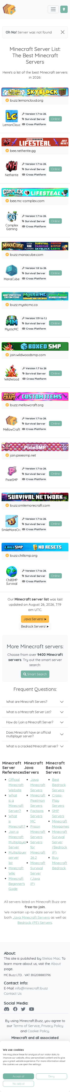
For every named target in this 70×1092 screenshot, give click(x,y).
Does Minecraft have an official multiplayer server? (28, 734)
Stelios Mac (51, 958)
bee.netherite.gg (23, 150)
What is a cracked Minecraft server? (32, 746)
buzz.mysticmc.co (24, 304)
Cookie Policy (38, 1031)
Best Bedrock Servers (59, 784)
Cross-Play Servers (58, 800)
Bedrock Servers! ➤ (35, 626)
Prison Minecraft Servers (37, 831)
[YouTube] (31, 1009)
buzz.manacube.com (26, 254)
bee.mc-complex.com (27, 201)
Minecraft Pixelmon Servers (37, 800)
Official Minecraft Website (16, 784)
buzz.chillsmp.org (23, 555)
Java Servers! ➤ (35, 619)
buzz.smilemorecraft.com (30, 505)
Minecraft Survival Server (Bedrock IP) (59, 842)
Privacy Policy (52, 1025)
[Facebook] (15, 1009)
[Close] (62, 32)
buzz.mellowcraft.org (26, 405)
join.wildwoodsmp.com (28, 355)
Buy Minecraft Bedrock (59, 862)
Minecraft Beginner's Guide (17, 883)
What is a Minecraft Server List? (28, 712)
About (56, 963)
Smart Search (36, 674)
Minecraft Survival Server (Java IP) (37, 873)
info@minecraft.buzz (31, 988)
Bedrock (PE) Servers (35, 922)
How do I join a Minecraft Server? (29, 722)
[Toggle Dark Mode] (64, 9)
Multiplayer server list (17, 857)
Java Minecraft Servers (37, 784)
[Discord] (7, 1009)
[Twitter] (23, 1009)
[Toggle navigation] (53, 9)
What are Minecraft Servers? (26, 702)
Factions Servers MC (37, 816)
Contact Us (13, 993)
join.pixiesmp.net (23, 455)
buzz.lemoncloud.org (26, 100)
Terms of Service (26, 1025)
